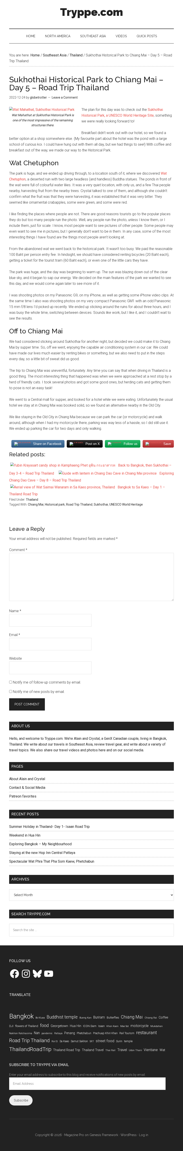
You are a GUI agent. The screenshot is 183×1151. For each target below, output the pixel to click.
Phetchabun (84, 1033)
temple (128, 1041)
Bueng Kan (85, 1017)
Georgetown (59, 1026)
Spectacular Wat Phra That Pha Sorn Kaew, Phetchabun (51, 861)
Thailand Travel (93, 1050)
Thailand (32, 499)
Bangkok (21, 1016)
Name (15, 611)
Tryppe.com (91, 12)
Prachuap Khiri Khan (105, 1033)
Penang (69, 1033)
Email (14, 635)
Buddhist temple (62, 1017)
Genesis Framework (103, 1135)
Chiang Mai (36, 504)
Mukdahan (156, 1026)
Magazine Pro (74, 1135)
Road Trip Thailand (79, 504)
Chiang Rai (151, 1017)
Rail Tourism (126, 1033)
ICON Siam (89, 1026)
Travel (122, 1050)
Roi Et (55, 1041)
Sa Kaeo (64, 1041)
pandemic (47, 1033)
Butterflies (113, 1017)
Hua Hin (75, 1026)
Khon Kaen (112, 1026)
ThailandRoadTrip (30, 1049)
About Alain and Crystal (27, 779)
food (44, 1025)
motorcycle (140, 1026)
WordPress (129, 1135)
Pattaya (58, 1033)
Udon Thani (135, 1050)
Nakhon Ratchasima (20, 1033)
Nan (37, 1033)
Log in (143, 1135)
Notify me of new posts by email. (39, 692)
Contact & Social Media (27, 787)
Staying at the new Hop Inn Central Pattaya (42, 853)
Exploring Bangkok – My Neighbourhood (40, 844)
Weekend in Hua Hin (24, 835)
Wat (162, 1050)
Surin (119, 1041)
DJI (11, 1026)
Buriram (99, 1017)
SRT (92, 1041)
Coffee (163, 1017)
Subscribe (21, 1100)
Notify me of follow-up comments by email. (47, 682)
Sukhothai (101, 504)
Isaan (101, 1026)
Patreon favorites (22, 796)
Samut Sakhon (79, 1041)
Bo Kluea (40, 1017)
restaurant (146, 1032)
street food (105, 1041)
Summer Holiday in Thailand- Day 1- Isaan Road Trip (49, 827)
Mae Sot (124, 1026)
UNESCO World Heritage (126, 504)
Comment (18, 550)
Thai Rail (110, 1050)
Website (15, 658)
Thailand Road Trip (66, 1050)
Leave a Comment (65, 97)
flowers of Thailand (26, 1026)
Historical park (55, 504)
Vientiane (151, 1050)
